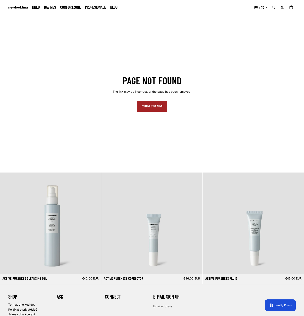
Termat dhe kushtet (21, 304)
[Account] (282, 7)
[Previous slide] (6, 223)
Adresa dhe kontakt (21, 314)
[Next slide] (95, 223)
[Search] (273, 7)
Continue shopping (152, 106)
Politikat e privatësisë (22, 309)
